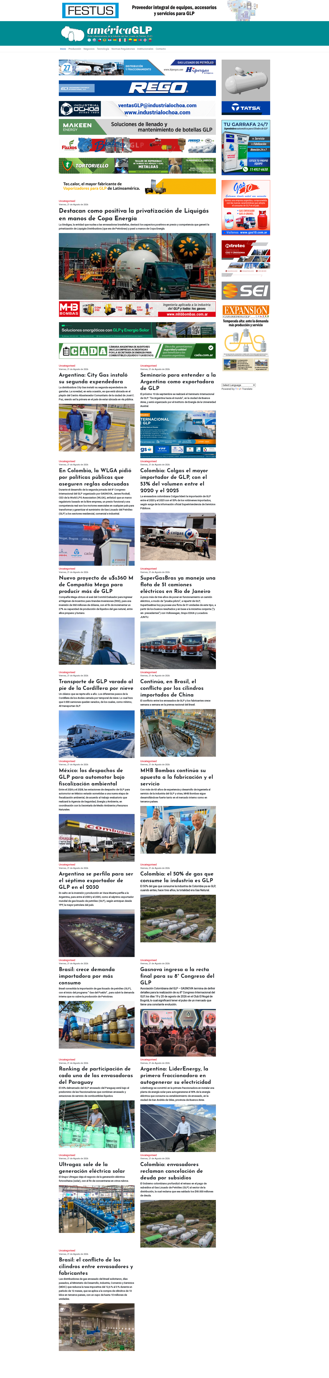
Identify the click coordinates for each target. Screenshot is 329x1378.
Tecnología (103, 48)
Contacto (161, 48)
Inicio (63, 48)
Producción (75, 48)
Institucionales (145, 48)
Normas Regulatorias (123, 48)
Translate (247, 388)
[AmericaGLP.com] (106, 33)
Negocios (89, 48)
